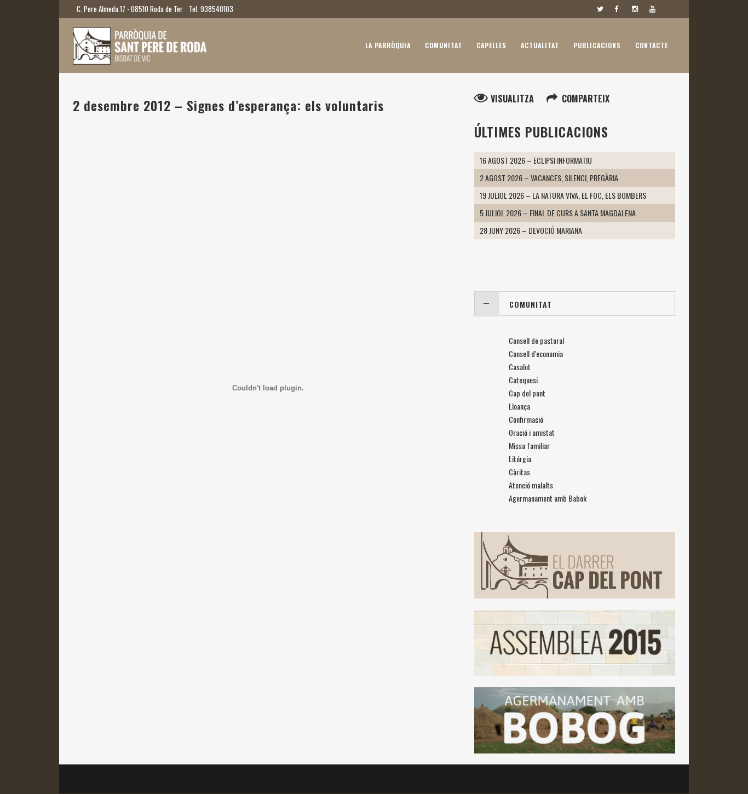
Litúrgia (520, 458)
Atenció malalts (531, 485)
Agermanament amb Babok (547, 498)
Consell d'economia (536, 353)
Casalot (520, 366)
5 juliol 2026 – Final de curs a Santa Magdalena (558, 212)
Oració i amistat (532, 432)
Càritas (519, 471)
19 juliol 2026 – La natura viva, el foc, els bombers (563, 195)
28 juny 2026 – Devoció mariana (531, 230)
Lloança (519, 406)
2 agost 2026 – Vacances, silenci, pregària (549, 177)
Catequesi (523, 380)
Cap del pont (527, 393)
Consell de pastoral (536, 340)
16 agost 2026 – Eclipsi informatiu (536, 160)
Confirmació (526, 419)
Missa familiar (529, 445)
